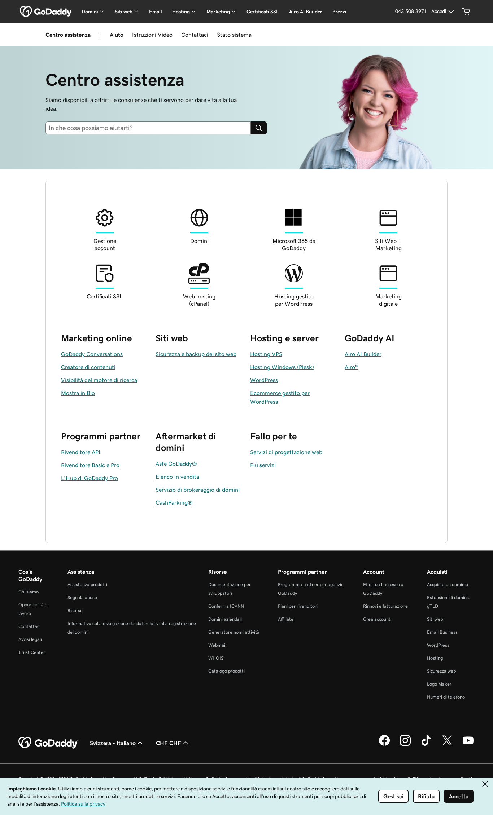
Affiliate (285, 619)
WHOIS (215, 658)
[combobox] (151, 128)
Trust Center (31, 652)
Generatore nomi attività (233, 632)
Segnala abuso (82, 597)
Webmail (217, 645)
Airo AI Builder (305, 11)
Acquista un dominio (447, 584)
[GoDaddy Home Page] (48, 743)
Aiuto (116, 34)
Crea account (377, 619)
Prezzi (339, 11)
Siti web (435, 619)
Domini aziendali (225, 619)
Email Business (442, 632)
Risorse (75, 610)
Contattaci (194, 34)
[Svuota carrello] (466, 11)
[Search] (259, 127)
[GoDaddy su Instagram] (405, 745)
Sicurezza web (441, 671)
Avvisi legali (30, 639)
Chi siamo (28, 591)
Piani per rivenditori (298, 606)
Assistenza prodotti (87, 584)
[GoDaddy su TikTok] (426, 745)
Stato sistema (234, 34)
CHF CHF (168, 743)
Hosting (435, 658)
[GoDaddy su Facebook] (384, 745)
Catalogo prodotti (226, 671)
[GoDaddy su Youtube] (468, 745)
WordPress (438, 645)
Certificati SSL (263, 11)
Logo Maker (439, 684)
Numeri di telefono (446, 697)
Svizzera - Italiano (113, 743)
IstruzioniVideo (152, 34)
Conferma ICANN (226, 606)
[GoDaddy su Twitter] (447, 745)
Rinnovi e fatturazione (385, 606)
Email (155, 11)
